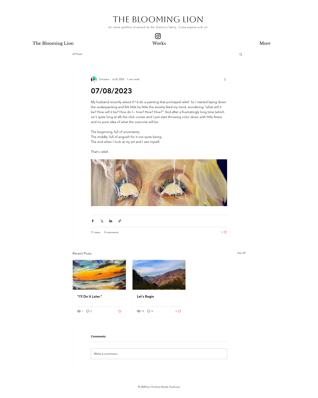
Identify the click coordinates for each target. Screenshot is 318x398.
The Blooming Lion (158, 19)
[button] (241, 54)
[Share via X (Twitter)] (101, 221)
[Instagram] (158, 36)
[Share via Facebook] (92, 221)
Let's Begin (145, 296)
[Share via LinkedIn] (110, 221)
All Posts (77, 54)
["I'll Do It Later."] (99, 275)
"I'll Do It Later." (89, 296)
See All (241, 253)
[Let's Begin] (159, 275)
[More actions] (225, 79)
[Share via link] (119, 221)
